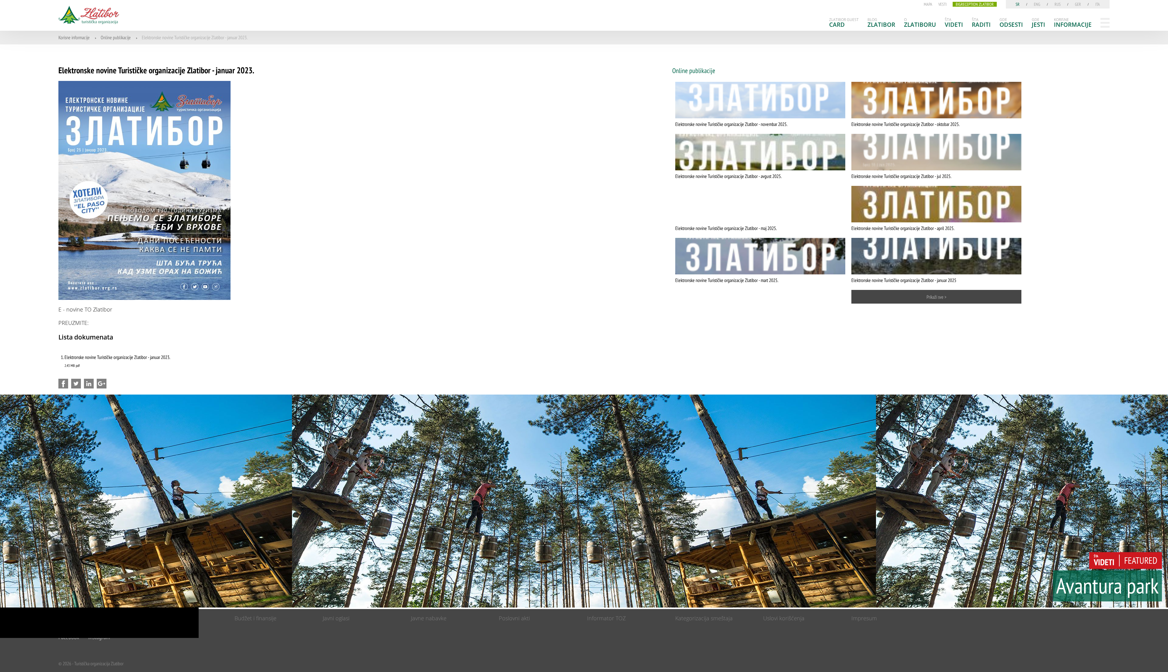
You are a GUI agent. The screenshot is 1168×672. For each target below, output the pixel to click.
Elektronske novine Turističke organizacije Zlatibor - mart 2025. (726, 280)
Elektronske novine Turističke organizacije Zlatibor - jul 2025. (901, 176)
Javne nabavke (429, 618)
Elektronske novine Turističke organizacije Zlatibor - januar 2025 (903, 280)
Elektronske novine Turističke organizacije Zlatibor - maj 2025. (726, 228)
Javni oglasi (336, 618)
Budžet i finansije (255, 618)
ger (1078, 4)
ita (1097, 4)
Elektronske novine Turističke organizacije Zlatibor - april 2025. (902, 228)
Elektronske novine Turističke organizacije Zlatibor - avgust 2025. (728, 176)
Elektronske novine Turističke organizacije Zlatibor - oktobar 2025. (905, 124)
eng (1037, 4)
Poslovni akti (514, 618)
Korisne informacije (74, 37)
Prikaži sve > (936, 297)
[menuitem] (844, 23)
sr (1018, 4)
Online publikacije (116, 37)
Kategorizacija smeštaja (704, 618)
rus (1058, 4)
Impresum (864, 618)
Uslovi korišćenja (784, 618)
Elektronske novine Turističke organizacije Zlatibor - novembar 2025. (731, 124)
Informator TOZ (606, 618)
